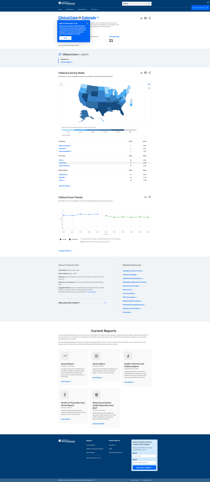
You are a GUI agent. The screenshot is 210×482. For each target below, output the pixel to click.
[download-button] (141, 18)
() (91, 292)
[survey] (208, 2)
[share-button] (149, 18)
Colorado (89, 17)
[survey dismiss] (207, 8)
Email (135, 459)
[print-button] (145, 18)
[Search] (149, 3)
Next (65, 38)
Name (135, 453)
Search (125, 4)
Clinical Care (68, 17)
